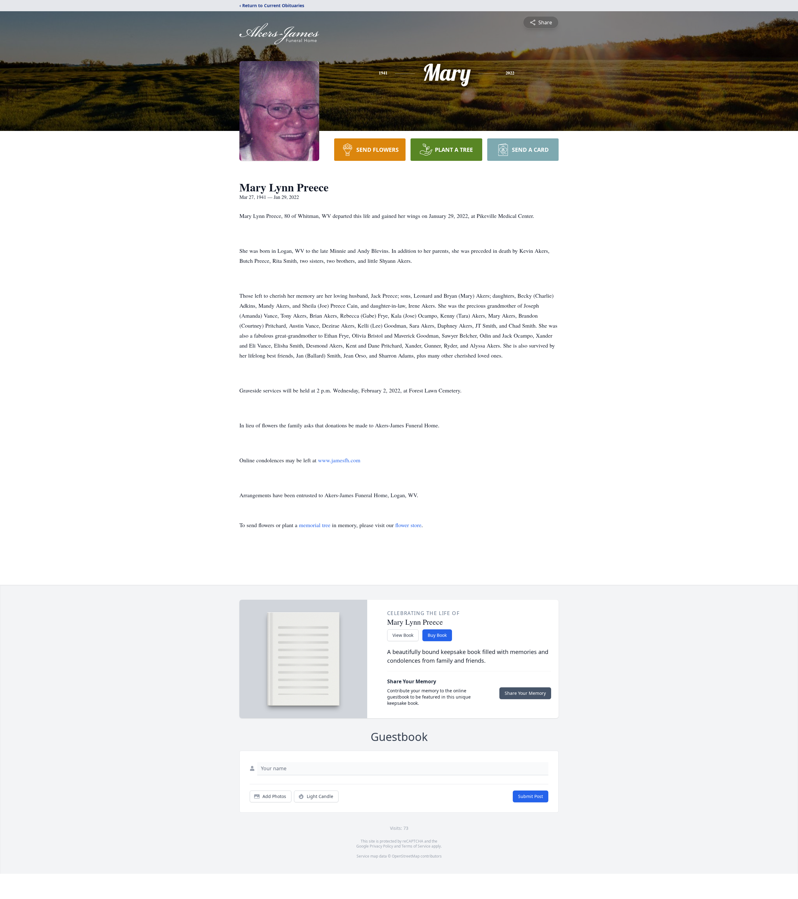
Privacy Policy (381, 846)
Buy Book (437, 635)
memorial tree (314, 525)
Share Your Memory (525, 693)
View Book (402, 635)
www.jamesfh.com (339, 460)
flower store (408, 525)
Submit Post (530, 796)
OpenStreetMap (406, 856)
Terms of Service (415, 846)
